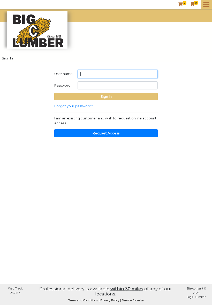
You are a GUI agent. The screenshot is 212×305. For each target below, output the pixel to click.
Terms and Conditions (83, 300)
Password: (62, 85)
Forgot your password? (73, 106)
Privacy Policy (110, 300)
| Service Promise (131, 300)
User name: (63, 74)
